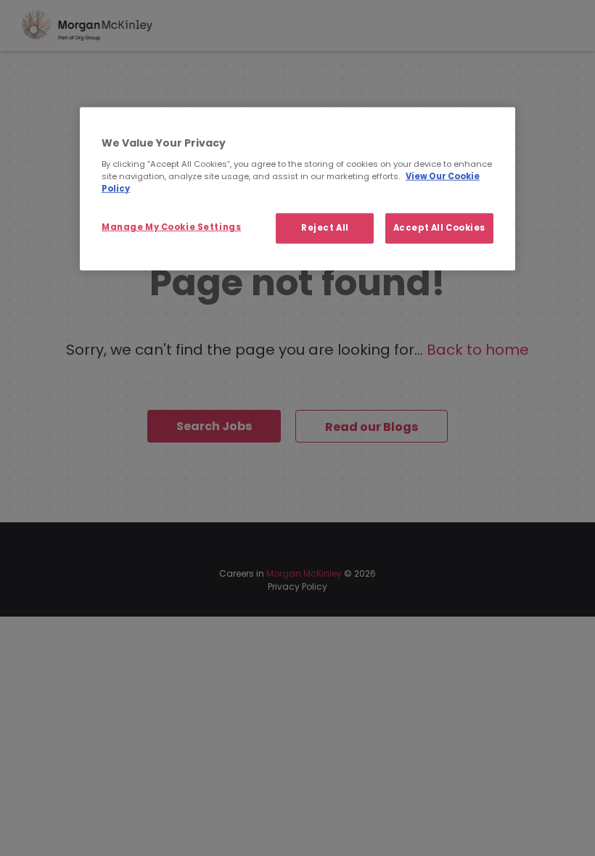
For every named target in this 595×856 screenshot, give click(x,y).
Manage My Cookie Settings (171, 227)
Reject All (325, 228)
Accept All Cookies (439, 228)
